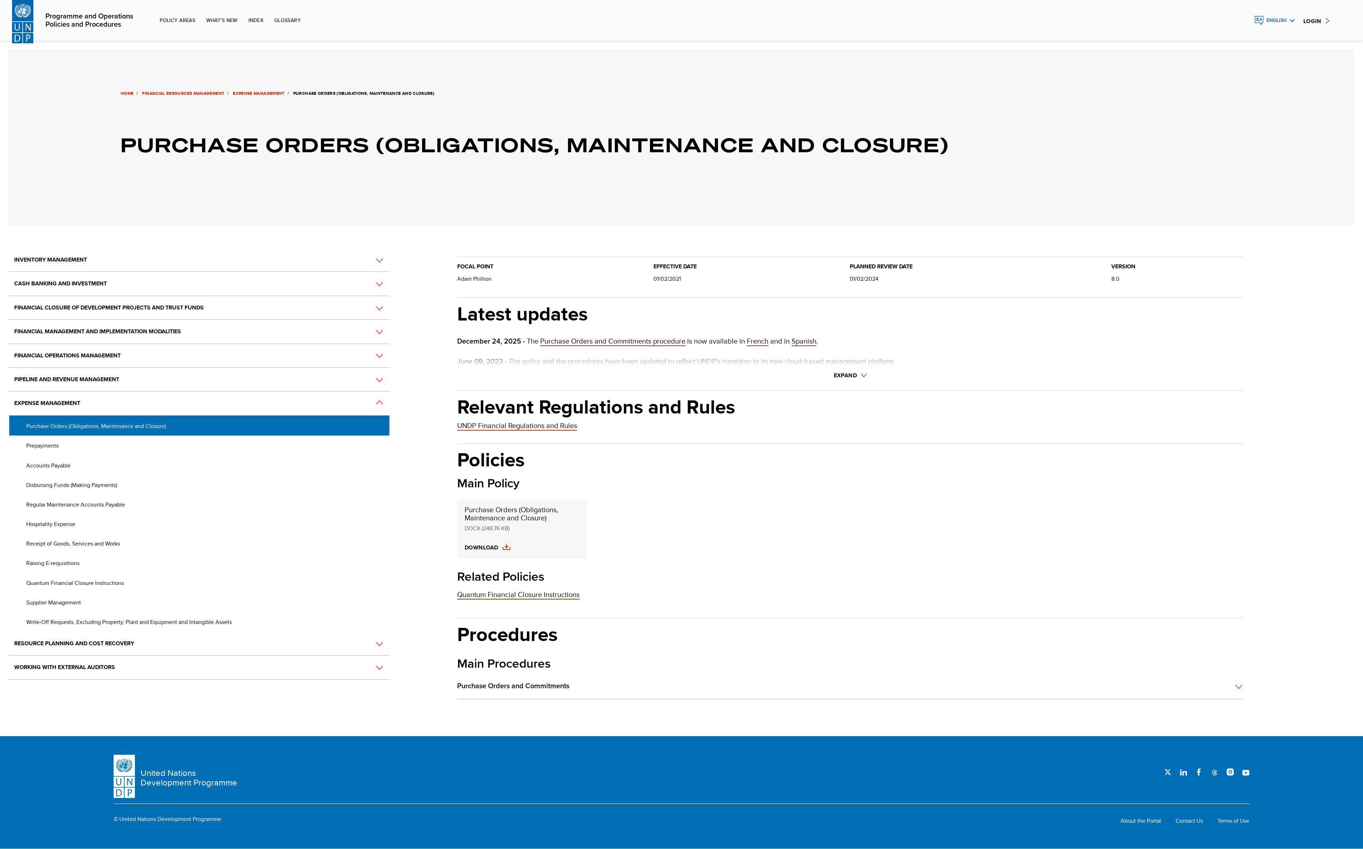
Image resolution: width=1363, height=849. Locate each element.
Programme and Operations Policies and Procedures (89, 20)
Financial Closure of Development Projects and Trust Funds (109, 307)
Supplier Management (53, 602)
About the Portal (1141, 821)
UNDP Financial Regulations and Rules (517, 425)
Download (481, 548)
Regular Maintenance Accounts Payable (75, 504)
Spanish (804, 341)
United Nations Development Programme (189, 778)
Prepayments (42, 446)
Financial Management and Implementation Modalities (97, 331)
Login (1312, 21)
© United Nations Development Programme (167, 819)
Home (127, 93)
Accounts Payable (48, 465)
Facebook (1199, 772)
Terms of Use (1233, 821)
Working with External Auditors (64, 667)
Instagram (1230, 772)
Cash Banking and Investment (60, 283)
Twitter (1167, 772)
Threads (1214, 772)
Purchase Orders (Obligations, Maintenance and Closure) (96, 426)
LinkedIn (1183, 772)
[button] (371, 260)
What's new (222, 20)
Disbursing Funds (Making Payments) (71, 485)
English (1276, 20)
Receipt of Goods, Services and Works (73, 543)
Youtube (1245, 772)
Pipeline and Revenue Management (66, 379)
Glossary (287, 20)
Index (255, 20)
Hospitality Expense (50, 524)
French (757, 341)
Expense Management (258, 93)
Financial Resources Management (183, 93)
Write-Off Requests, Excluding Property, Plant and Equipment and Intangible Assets (129, 622)
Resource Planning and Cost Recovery (74, 643)
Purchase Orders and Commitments (513, 686)
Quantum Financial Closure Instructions (75, 583)
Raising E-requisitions (53, 563)
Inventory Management (50, 260)
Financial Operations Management (67, 355)
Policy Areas (177, 20)
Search (1243, 20)
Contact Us (1189, 821)
